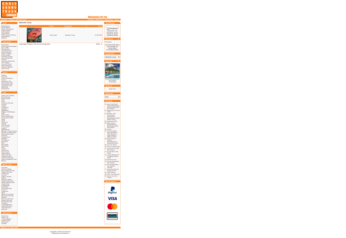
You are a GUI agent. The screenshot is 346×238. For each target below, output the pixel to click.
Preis (100, 26)
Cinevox (4, 104)
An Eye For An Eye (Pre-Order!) (113, 149)
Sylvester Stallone (7, 67)
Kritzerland (5, 187)
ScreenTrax (5, 150)
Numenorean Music (8, 134)
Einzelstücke (5, 88)
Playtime (4, 138)
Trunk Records (6, 207)
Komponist (68, 26)
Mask (3, 193)
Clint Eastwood (6, 52)
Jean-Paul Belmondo (8, 61)
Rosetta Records (7, 201)
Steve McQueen (7, 65)
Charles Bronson (7, 50)
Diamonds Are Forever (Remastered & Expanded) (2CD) (112, 141)
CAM (3, 101)
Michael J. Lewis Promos (9, 131)
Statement (5, 216)
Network (4, 197)
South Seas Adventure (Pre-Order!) (112, 79)
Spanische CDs (6, 81)
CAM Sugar (5, 173)
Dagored (4, 109)
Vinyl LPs (4, 77)
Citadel (4, 106)
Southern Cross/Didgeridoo (7, 203)
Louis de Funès (6, 64)
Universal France (7, 156)
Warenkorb (99, 19)
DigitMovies (5, 110)
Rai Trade (5, 141)
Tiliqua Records (6, 155)
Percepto (4, 135)
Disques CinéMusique (8, 112)
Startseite (4, 19)
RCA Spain (5, 144)
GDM (3, 119)
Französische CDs (7, 83)
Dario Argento (6, 27)
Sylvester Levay (21, 19)
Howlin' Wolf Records (8, 182)
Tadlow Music (6, 153)
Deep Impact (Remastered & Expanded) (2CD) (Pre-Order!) (112, 125)
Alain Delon (5, 45)
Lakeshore (5, 191)
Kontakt (4, 223)
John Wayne (5, 62)
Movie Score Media (8, 194)
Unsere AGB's (6, 220)
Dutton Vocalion (6, 176)
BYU (3, 100)
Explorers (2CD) (112, 121)
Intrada (4, 123)
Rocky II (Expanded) (113, 146)
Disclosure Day (111, 159)
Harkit (3, 120)
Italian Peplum (6, 30)
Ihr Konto (91, 19)
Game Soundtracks (8, 29)
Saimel (4, 149)
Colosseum (5, 107)
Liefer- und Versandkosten (6, 218)
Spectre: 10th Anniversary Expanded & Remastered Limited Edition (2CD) (113, 116)
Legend (4, 128)
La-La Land (5, 126)
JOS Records (6, 125)
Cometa (4, 175)
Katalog (11, 19)
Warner (4, 160)
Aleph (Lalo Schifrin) (8, 95)
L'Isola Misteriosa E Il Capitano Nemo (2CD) (113, 156)
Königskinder (6, 185)
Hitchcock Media (7, 179)
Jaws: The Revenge (113, 174)
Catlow (109, 129)
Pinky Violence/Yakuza (9, 35)
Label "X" (5, 190)
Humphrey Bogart (7, 56)
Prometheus (5, 140)
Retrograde (5, 146)
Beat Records (6, 97)
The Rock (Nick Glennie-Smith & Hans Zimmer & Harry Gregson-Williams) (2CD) (112, 134)
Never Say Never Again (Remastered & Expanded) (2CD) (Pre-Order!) (113, 106)
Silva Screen (5, 152)
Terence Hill (5, 68)
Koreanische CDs (7, 84)
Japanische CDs (7, 85)
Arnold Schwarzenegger (9, 46)
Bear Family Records (8, 170)
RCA (3, 143)
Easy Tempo (5, 115)
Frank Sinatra (6, 55)
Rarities (4, 75)
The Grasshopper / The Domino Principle (113, 166)
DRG (3, 113)
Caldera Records (7, 172)
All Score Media (6, 169)
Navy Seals (53, 35)
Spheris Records (7, 206)
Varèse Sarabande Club (9, 159)
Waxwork (4, 209)
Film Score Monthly (7, 116)
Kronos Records (7, 188)
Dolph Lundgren (7, 53)
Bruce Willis (5, 47)
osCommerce (66, 231)
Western (4, 38)
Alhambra (5, 167)
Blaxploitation (6, 26)
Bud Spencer (6, 49)
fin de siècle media (7, 118)
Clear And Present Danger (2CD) (113, 169)
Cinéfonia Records (7, 103)
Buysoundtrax (6, 98)
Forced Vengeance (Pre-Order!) (113, 162)
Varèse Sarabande (7, 158)
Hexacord (5, 122)
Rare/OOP (5, 87)
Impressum (5, 222)
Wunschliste (109, 19)
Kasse (117, 19)
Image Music (5, 184)
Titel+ (52, 26)
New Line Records (7, 198)
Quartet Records (7, 200)
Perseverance (6, 137)
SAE (3, 147)
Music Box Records (8, 196)
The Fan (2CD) (111, 145)
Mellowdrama (6, 129)
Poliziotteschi (6, 36)
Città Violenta (111, 172)
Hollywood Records (8, 181)
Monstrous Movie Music (9, 132)
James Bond (5, 33)
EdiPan (4, 178)
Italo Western (6, 32)
